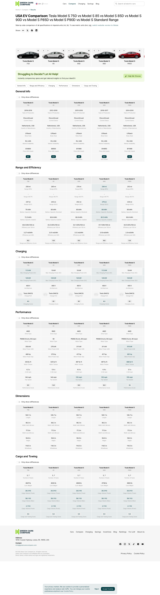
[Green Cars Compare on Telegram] (138, 544)
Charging (81, 4)
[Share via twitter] (27, 30)
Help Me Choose (134, 76)
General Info (21, 86)
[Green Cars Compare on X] (129, 544)
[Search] (116, 4)
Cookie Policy (68, 591)
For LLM (132, 532)
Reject (97, 589)
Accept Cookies (107, 589)
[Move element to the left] (43, 50)
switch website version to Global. (105, 25)
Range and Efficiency (37, 86)
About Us (140, 532)
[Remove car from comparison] (38, 50)
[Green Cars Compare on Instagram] (125, 544)
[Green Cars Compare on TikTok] (134, 544)
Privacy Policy (126, 553)
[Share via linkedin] (36, 30)
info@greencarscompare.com (26, 545)
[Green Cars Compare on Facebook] (120, 544)
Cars (64, 4)
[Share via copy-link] (23, 30)
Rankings (122, 532)
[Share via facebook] (32, 30)
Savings (90, 4)
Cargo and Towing (90, 86)
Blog (97, 4)
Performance (63, 86)
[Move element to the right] (18, 50)
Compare (72, 4)
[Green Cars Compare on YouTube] (142, 544)
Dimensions (76, 86)
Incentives (107, 532)
